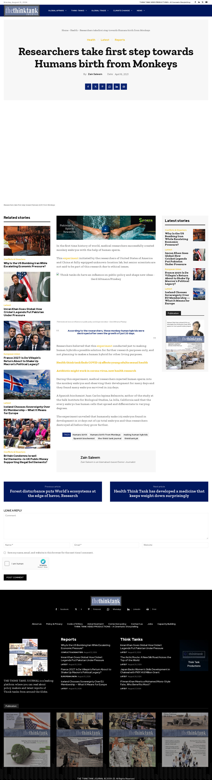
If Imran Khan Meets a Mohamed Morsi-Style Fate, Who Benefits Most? (145, 683)
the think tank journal (109, 438)
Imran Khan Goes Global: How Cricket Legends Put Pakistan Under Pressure (24, 312)
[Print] (124, 87)
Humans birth (80, 434)
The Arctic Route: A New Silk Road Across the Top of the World (145, 659)
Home (65, 30)
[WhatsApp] (109, 87)
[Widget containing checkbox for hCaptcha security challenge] (25, 563)
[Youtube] (206, 2)
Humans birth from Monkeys (105, 434)
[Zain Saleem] (68, 460)
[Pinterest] (102, 87)
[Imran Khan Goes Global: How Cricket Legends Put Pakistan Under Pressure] (27, 287)
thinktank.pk (131, 438)
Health (74, 30)
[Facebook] (195, 2)
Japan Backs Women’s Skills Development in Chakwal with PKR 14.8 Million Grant (145, 671)
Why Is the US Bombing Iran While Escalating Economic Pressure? (25, 264)
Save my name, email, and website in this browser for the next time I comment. (50, 552)
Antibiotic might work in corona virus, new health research (96, 370)
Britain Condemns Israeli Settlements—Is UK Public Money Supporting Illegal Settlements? (26, 459)
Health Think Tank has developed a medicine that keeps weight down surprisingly (159, 493)
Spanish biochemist (84, 438)
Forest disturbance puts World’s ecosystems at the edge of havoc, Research (53, 493)
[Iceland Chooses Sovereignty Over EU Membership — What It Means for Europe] (27, 385)
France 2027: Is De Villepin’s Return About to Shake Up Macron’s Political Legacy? (22, 361)
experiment (71, 258)
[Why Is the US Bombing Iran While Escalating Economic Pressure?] (27, 241)
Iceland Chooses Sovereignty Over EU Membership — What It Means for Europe (27, 410)
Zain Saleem (95, 74)
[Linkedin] (199, 2)
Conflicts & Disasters (14, 259)
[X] (203, 2)
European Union (12, 354)
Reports (120, 40)
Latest (105, 40)
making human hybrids (136, 434)
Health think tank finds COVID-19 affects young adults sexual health (102, 362)
